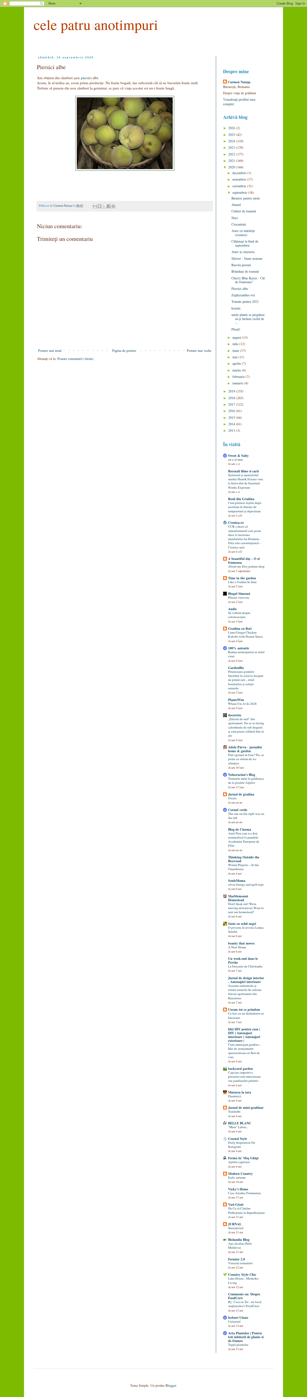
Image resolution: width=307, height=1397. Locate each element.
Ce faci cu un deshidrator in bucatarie (246, 1015)
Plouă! (235, 329)
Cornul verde (237, 809)
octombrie (239, 186)
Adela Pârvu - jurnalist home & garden (245, 749)
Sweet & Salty (238, 455)
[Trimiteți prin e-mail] (95, 206)
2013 (232, 430)
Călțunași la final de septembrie (244, 243)
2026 (232, 128)
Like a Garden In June (242, 582)
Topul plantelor (238, 1344)
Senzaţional (235, 1228)
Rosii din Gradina (241, 498)
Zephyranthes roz (243, 295)
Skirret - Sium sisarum (246, 258)
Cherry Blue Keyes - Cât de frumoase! (248, 280)
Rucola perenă (241, 265)
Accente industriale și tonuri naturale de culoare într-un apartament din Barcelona (244, 991)
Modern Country (240, 1173)
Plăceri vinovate (238, 597)
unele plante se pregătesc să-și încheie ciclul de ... (248, 318)
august (237, 337)
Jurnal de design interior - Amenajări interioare (246, 979)
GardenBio (236, 667)
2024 (232, 141)
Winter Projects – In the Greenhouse (243, 867)
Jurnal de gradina (241, 794)
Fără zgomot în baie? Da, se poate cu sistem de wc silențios (246, 759)
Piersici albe (239, 288)
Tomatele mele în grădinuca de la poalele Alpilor (246, 780)
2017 (232, 404)
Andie (232, 608)
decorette (234, 715)
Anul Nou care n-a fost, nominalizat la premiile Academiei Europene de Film (243, 839)
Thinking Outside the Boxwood (243, 859)
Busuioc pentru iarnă (245, 198)
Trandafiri (234, 1111)
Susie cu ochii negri (242, 923)
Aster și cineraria (242, 251)
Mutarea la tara (239, 1092)
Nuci (234, 217)
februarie (239, 376)
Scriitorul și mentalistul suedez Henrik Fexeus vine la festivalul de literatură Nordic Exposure (245, 481)
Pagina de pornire (124, 350)
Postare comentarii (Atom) (75, 358)
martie (237, 370)
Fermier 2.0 (236, 1259)
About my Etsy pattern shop (246, 566)
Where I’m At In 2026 (242, 703)
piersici (87, 77)
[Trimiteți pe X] (104, 206)
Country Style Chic (242, 1274)
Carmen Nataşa (239, 82)
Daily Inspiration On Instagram (241, 1144)
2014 (232, 424)
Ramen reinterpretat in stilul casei (246, 654)
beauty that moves (241, 943)
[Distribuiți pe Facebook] (108, 206)
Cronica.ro (236, 522)
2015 (232, 417)
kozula (235, 308)
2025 (232, 134)
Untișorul (234, 1321)
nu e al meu (235, 459)
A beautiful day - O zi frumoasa (244, 560)
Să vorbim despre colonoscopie (239, 615)
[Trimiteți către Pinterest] (113, 206)
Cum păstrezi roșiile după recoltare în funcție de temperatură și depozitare (244, 507)
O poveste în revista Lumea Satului (246, 929)
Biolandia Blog (238, 1239)
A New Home (237, 947)
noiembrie (239, 179)
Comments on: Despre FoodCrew (244, 1296)
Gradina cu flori (240, 628)
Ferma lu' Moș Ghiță (243, 1157)
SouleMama (236, 880)
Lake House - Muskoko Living (243, 1280)
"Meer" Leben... (238, 1127)
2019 (232, 391)
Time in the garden (242, 577)
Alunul (236, 204)
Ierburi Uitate (238, 1317)
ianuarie (238, 383)
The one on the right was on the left (246, 816)
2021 (232, 160)
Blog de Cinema (239, 829)
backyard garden (240, 1068)
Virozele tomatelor (240, 1263)
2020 (232, 167)
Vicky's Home (238, 1189)
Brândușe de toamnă (245, 271)
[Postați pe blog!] (99, 206)
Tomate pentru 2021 (245, 301)
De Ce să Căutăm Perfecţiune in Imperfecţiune (246, 1210)
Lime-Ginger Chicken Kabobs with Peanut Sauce (245, 634)
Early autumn (237, 1177)
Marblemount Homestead (238, 898)
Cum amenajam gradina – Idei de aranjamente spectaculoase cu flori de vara (244, 1050)
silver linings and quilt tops (246, 884)
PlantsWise (236, 699)
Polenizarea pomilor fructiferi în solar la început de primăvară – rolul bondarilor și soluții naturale (245, 679)
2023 (232, 147)
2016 (232, 411)
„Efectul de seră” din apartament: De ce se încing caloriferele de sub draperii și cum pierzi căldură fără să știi (246, 727)
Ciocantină (238, 224)
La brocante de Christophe (245, 966)
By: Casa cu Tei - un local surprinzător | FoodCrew (244, 1304)
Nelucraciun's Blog (241, 774)
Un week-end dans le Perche (243, 960)
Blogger (170, 1385)
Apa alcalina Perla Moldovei (240, 1245)
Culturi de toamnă (243, 211)
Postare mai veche (199, 350)
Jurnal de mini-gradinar (246, 1107)
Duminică (234, 1096)
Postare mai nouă (49, 350)
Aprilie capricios (239, 1162)
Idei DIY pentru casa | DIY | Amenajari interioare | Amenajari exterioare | (244, 1035)
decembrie (239, 173)
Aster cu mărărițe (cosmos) (243, 232)
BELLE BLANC (239, 1123)
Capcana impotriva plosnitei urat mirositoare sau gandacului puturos (244, 1076)
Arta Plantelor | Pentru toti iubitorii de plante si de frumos (246, 1337)
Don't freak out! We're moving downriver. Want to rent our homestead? (246, 908)
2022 (232, 154)
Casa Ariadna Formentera (244, 1193)
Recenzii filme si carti (243, 471)
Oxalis (232, 798)
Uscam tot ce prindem (244, 1009)
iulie (235, 344)
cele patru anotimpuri (96, 24)
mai (235, 357)
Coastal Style (237, 1138)
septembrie (240, 192)
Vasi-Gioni (235, 1204)
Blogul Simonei (239, 593)
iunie (236, 350)
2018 (232, 398)
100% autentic (238, 648)
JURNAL (235, 1223)
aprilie (237, 363)
